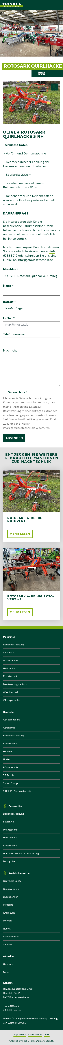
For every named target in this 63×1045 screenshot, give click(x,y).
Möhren (7, 920)
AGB (47, 1034)
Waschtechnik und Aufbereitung (21, 853)
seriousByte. (47, 1041)
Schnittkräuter (11, 936)
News (6, 972)
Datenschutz (35, 1034)
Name (8, 285)
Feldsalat (8, 905)
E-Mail (9, 318)
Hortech (7, 759)
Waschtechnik (11, 692)
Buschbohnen (10, 897)
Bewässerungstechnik (15, 684)
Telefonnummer (14, 334)
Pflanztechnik (10, 660)
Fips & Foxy (28, 1041)
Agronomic (9, 728)
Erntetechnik (10, 676)
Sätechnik (8, 652)
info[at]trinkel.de (12, 1010)
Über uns (8, 964)
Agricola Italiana (11, 719)
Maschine (11, 269)
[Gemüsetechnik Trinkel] (11, 5)
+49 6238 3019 (11, 1006)
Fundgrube (9, 861)
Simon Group (10, 783)
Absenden (14, 438)
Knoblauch (9, 913)
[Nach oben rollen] (57, 1039)
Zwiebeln (8, 944)
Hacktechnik (10, 668)
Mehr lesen (20, 533)
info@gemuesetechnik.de (35, 259)
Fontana (7, 751)
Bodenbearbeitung (13, 644)
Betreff (9, 301)
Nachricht (10, 350)
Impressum (19, 1034)
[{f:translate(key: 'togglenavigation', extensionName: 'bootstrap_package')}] (58, 5)
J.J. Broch (8, 775)
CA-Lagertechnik (12, 700)
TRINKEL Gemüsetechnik (17, 791)
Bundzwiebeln (11, 889)
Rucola (7, 929)
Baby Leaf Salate (12, 881)
